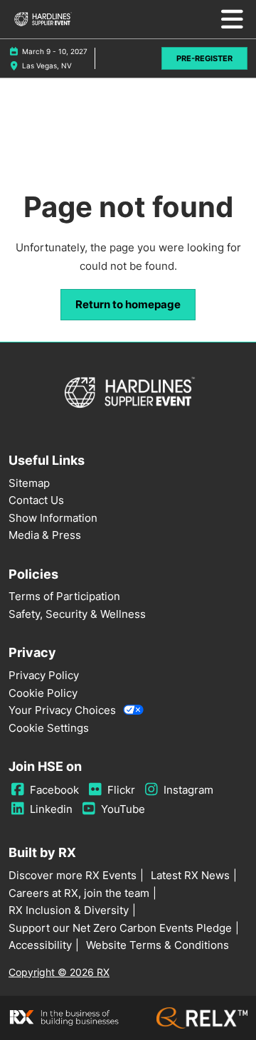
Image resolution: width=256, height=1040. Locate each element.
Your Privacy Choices (62, 710)
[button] (204, 58)
